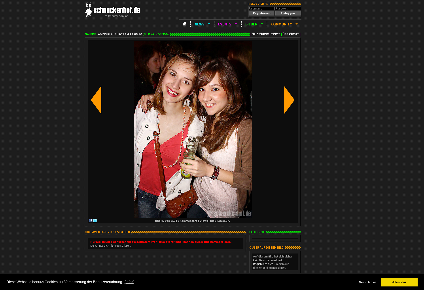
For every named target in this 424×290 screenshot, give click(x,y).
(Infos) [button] (129, 282)
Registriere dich (263, 264)
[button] (261, 13)
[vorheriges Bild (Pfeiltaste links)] (96, 100)
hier (112, 245)
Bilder (251, 24)
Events (224, 24)
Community (281, 24)
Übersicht (291, 34)
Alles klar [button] (399, 282)
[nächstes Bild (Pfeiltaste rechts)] (289, 100)
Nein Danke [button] (367, 282)
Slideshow (260, 34)
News (199, 24)
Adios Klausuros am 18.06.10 (120, 34)
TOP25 (275, 34)
